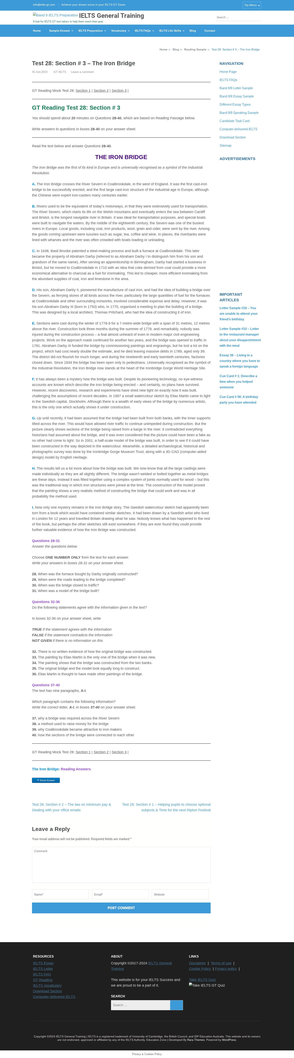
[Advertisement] (240, 224)
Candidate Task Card (235, 121)
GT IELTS (60, 71)
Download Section (233, 137)
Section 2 (101, 91)
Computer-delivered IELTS (238, 129)
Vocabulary (118, 30)
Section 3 (119, 91)
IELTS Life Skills (170, 30)
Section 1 (83, 91)
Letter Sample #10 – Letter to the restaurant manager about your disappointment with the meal (240, 337)
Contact (209, 30)
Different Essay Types (235, 104)
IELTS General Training (111, 15)
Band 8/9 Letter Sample (236, 88)
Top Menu (250, 5)
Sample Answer (59, 30)
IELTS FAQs (143, 30)
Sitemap (225, 145)
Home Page (228, 71)
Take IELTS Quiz (202, 980)
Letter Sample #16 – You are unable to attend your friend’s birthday (239, 313)
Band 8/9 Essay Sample (237, 96)
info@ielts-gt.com (44, 4)
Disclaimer (197, 963)
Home (37, 30)
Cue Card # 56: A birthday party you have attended (239, 399)
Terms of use (221, 963)
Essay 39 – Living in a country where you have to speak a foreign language (240, 361)
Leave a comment (82, 71)
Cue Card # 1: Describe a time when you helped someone (238, 381)
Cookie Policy (200, 969)
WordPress (229, 1039)
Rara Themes (196, 1039)
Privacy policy (226, 969)
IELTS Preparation (90, 30)
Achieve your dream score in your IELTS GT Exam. (93, 4)
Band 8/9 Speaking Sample (239, 112)
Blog (193, 30)
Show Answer (47, 780)
